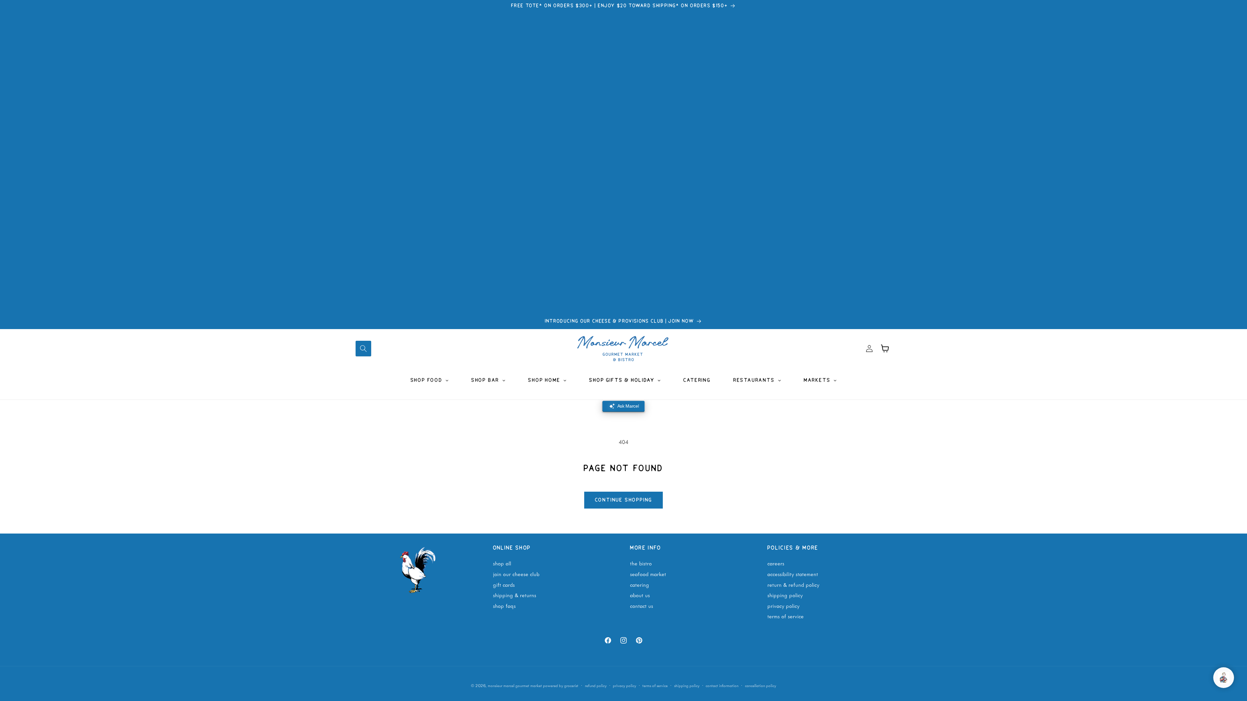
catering (639, 584)
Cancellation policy (760, 685)
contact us (641, 606)
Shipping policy (686, 685)
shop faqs (504, 606)
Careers (775, 563)
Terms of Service (785, 616)
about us (640, 595)
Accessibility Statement (792, 574)
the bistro (641, 563)
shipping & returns (514, 595)
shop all (502, 563)
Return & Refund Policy (793, 584)
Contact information (722, 685)
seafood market (648, 574)
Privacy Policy (783, 606)
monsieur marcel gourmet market (515, 685)
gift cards (504, 584)
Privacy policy (624, 685)
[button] (363, 348)
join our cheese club (516, 574)
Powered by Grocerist (560, 685)
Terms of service (655, 685)
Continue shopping (623, 500)
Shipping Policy (785, 595)
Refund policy (596, 685)
